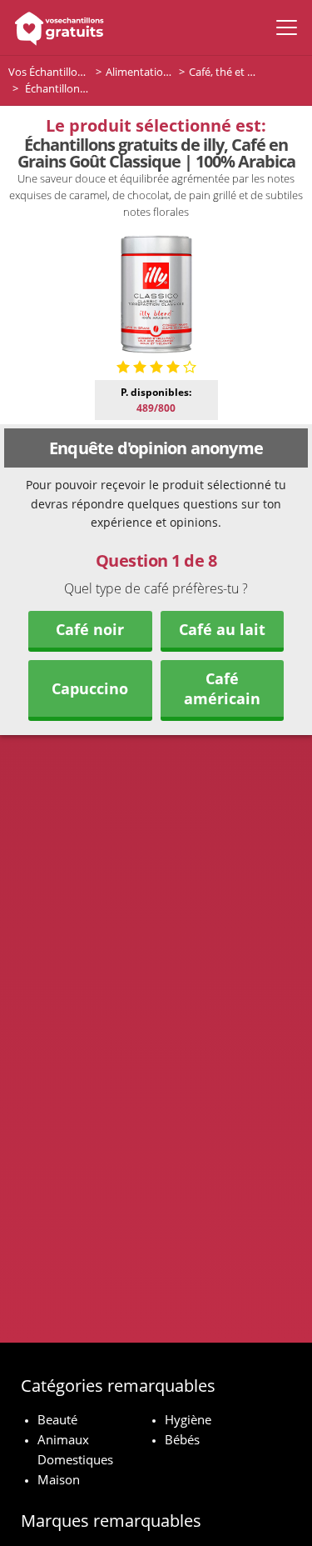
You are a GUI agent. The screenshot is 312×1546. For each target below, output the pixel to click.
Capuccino (90, 688)
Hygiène (188, 1419)
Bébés (182, 1439)
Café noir (90, 629)
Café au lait (222, 629)
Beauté (57, 1419)
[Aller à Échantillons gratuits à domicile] (56, 27)
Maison (58, 1479)
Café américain (222, 688)
